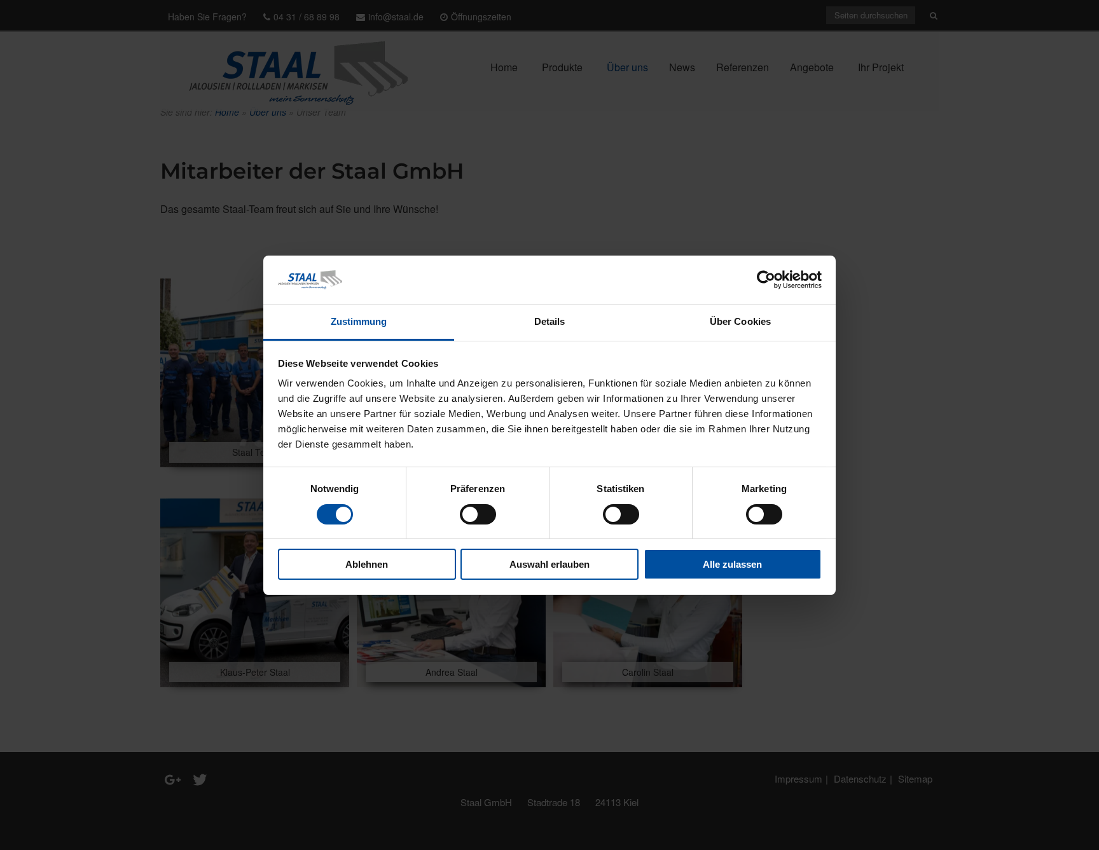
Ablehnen (366, 564)
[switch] (478, 514)
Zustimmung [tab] (359, 321)
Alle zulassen (732, 564)
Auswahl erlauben (549, 564)
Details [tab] (549, 321)
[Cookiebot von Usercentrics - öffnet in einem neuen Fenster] (766, 279)
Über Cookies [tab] (740, 321)
